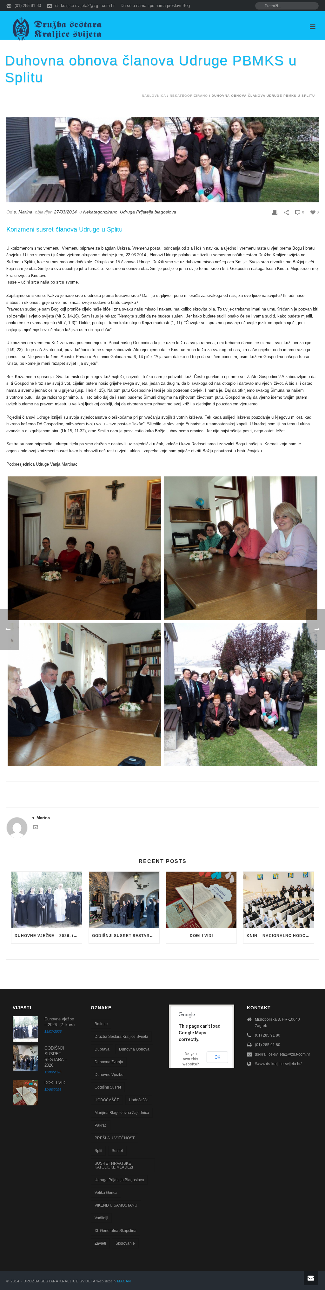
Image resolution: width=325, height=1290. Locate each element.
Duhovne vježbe (109, 1074)
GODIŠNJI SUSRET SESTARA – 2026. (125, 935)
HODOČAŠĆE (107, 1100)
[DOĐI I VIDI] (201, 900)
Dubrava (102, 1049)
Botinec (101, 1024)
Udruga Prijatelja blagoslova (148, 211)
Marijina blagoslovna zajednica (122, 1112)
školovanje (125, 1243)
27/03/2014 (65, 211)
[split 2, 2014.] (84, 548)
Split (98, 1151)
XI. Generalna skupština (115, 1230)
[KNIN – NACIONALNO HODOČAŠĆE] (278, 900)
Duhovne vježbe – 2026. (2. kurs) (48, 935)
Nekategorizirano (189, 95)
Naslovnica (154, 95)
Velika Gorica (106, 1192)
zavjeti (100, 1243)
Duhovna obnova (134, 1049)
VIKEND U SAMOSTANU (116, 1205)
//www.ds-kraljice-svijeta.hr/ (278, 1064)
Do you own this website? (190, 1059)
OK (217, 1057)
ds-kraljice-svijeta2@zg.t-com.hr (85, 5)
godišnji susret (108, 1087)
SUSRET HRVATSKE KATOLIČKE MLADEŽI (114, 1165)
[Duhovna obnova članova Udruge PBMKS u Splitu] (162, 159)
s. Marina (23, 211)
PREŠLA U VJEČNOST (115, 1138)
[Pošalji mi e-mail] (35, 828)
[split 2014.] (240, 694)
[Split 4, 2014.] (84, 694)
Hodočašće (139, 1100)
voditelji (101, 1218)
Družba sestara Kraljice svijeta (121, 1036)
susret (117, 1151)
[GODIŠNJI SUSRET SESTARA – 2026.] (124, 900)
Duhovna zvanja (109, 1062)
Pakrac (101, 1125)
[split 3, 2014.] (240, 548)
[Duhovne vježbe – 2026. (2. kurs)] (46, 900)
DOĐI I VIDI (201, 935)
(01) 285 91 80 (28, 5)
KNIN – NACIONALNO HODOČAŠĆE (280, 935)
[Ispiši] (274, 212)
